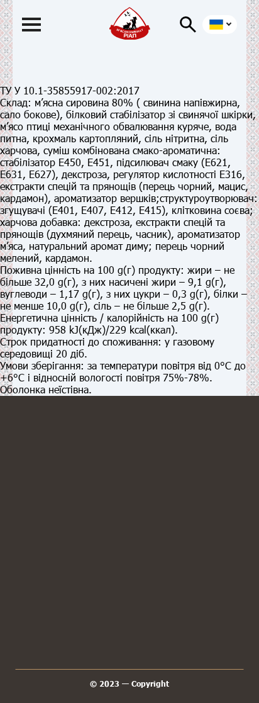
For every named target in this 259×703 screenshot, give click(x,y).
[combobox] (219, 24)
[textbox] (218, 24)
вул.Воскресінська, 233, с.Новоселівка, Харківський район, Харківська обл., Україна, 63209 (129, 592)
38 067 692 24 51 (129, 486)
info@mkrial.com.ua (130, 537)
